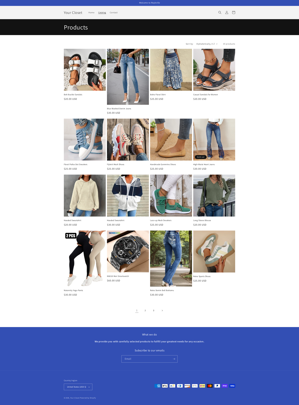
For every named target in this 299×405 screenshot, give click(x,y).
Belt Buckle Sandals (73, 94)
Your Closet (75, 398)
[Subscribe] (174, 359)
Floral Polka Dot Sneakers (75, 164)
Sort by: (189, 43)
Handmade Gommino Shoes (163, 164)
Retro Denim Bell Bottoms (162, 290)
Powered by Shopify (88, 398)
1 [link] (137, 310)
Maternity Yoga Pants (73, 290)
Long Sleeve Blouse (202, 220)
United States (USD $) (76, 387)
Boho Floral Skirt (158, 94)
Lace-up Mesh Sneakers (160, 220)
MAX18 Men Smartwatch (118, 276)
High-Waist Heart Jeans (204, 164)
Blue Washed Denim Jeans (119, 108)
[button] (219, 12)
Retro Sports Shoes (202, 276)
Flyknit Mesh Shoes (115, 164)
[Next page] (162, 310)
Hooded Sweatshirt (72, 220)
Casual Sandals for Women (205, 94)
